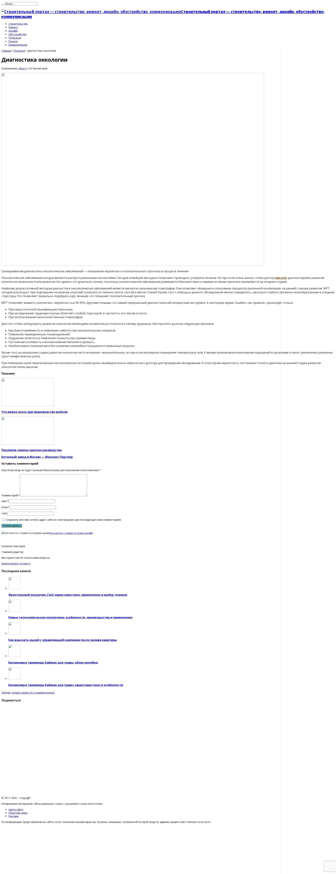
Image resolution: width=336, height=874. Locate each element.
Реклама (13, 816)
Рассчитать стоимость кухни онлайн (71, 533)
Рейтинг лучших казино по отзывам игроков (27, 692)
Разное (13, 41)
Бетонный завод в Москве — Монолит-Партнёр (37, 457)
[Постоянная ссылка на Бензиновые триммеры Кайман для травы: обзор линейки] (14, 656)
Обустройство (17, 34)
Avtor (22, 68)
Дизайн (13, 30)
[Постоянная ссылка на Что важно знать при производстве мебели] (27, 405)
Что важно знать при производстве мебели (34, 412)
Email (4, 507)
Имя (3, 501)
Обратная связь (18, 812)
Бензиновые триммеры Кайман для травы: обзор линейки (53, 662)
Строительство (18, 23)
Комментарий (10, 495)
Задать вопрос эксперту (15, 563)
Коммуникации (17, 44)
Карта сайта (15, 809)
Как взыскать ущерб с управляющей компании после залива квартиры (62, 640)
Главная (6, 50)
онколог (281, 278)
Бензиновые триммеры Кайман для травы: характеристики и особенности (65, 685)
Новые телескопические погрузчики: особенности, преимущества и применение (70, 617)
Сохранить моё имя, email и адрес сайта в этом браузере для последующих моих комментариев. (63, 519)
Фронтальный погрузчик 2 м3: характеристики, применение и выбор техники (67, 595)
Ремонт (13, 27)
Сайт (4, 513)
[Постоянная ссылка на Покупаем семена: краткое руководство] (27, 443)
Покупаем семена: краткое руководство (31, 450)
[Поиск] (2, 4)
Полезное (14, 37)
